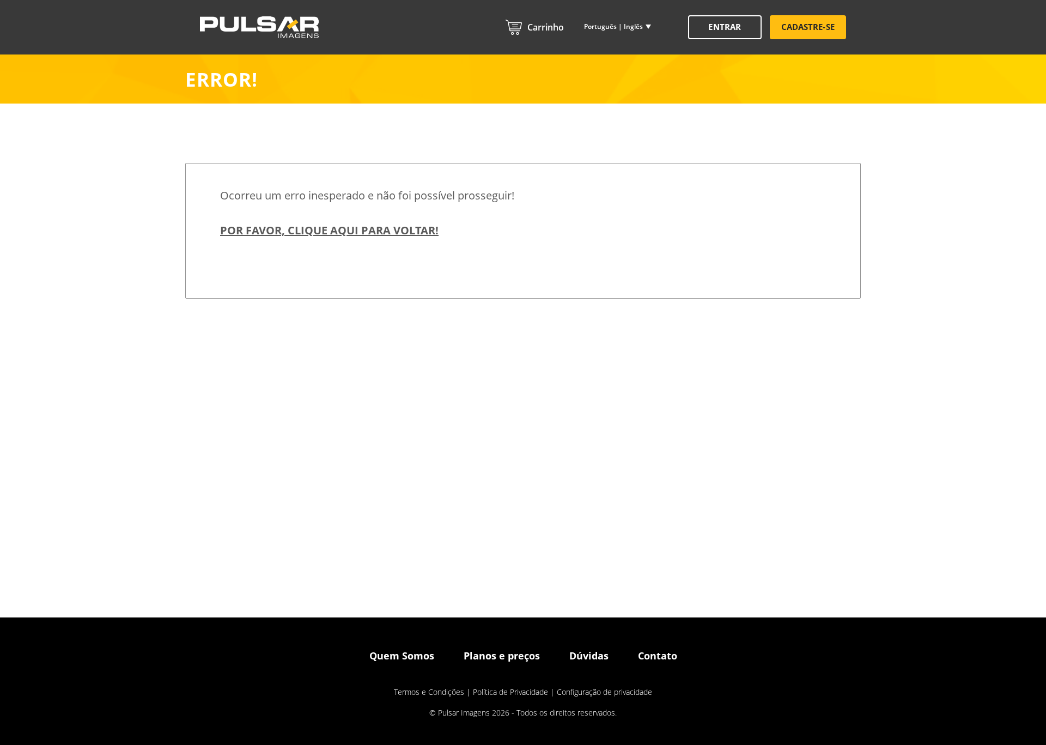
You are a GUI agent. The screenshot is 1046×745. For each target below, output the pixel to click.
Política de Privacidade (510, 692)
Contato (657, 655)
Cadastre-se (808, 26)
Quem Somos (401, 655)
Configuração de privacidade (604, 692)
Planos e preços (502, 655)
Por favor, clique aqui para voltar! (329, 230)
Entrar (724, 26)
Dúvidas (589, 655)
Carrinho (545, 27)
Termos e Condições (429, 692)
